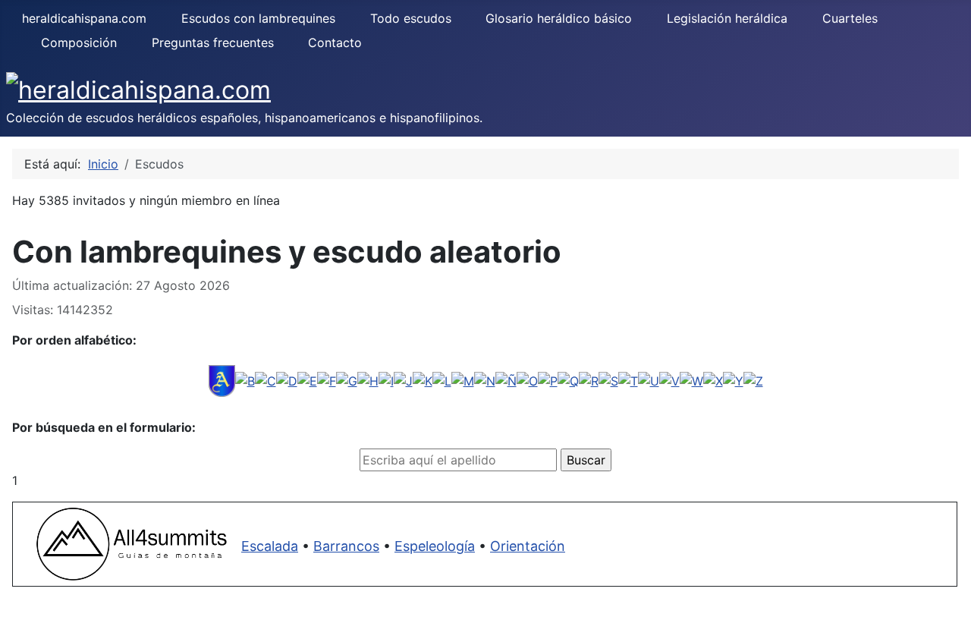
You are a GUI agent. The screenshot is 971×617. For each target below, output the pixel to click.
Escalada (269, 546)
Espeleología (434, 546)
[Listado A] (222, 379)
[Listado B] (245, 379)
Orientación (527, 546)
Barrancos (346, 546)
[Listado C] (265, 379)
